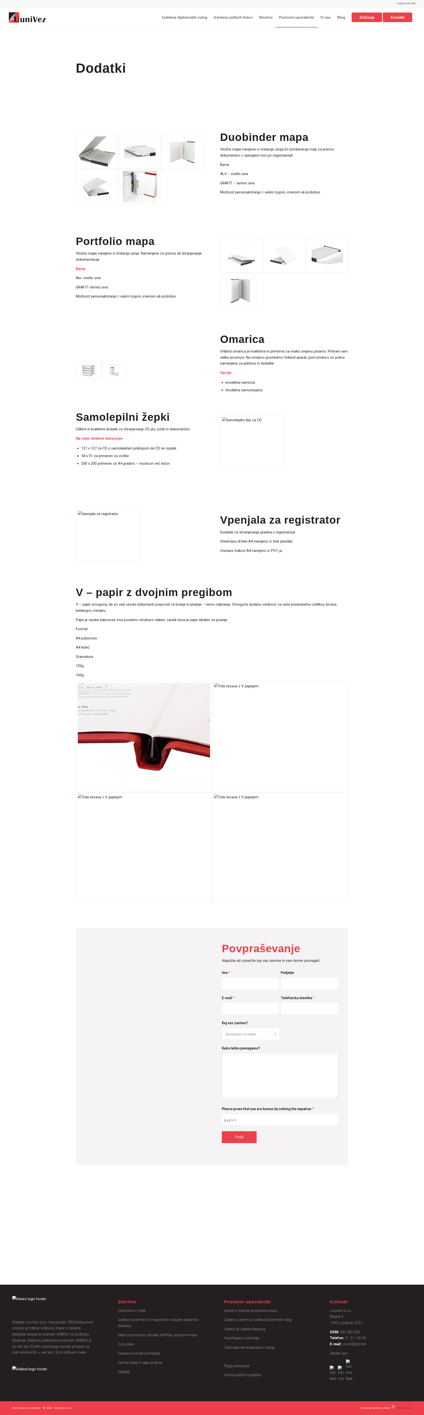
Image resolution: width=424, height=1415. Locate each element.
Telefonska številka (297, 998)
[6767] (97, 186)
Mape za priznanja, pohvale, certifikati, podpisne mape (157, 1335)
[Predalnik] (88, 370)
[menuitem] (185, 17)
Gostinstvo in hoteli (132, 1311)
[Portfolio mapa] (241, 255)
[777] (140, 151)
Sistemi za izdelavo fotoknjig (244, 1329)
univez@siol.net (354, 1344)
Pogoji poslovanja (236, 1366)
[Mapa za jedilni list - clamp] (144, 736)
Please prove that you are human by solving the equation (268, 1109)
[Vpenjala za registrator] (108, 535)
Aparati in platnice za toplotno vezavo (251, 1311)
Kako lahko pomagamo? (241, 1048)
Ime (226, 973)
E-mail (228, 998)
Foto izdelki (126, 1344)
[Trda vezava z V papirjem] (280, 736)
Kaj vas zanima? (235, 1023)
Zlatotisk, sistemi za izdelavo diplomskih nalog (258, 1320)
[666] (182, 151)
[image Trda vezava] (122, 1235)
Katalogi (124, 1372)
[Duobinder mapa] (97, 151)
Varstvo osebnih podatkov (243, 1375)
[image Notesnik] (214, 1235)
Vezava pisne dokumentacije (139, 1353)
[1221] (140, 186)
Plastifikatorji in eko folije (241, 1338)
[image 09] (306, 1235)
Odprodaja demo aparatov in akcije (249, 1347)
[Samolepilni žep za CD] (252, 441)
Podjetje (287, 973)
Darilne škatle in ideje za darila (140, 1363)
